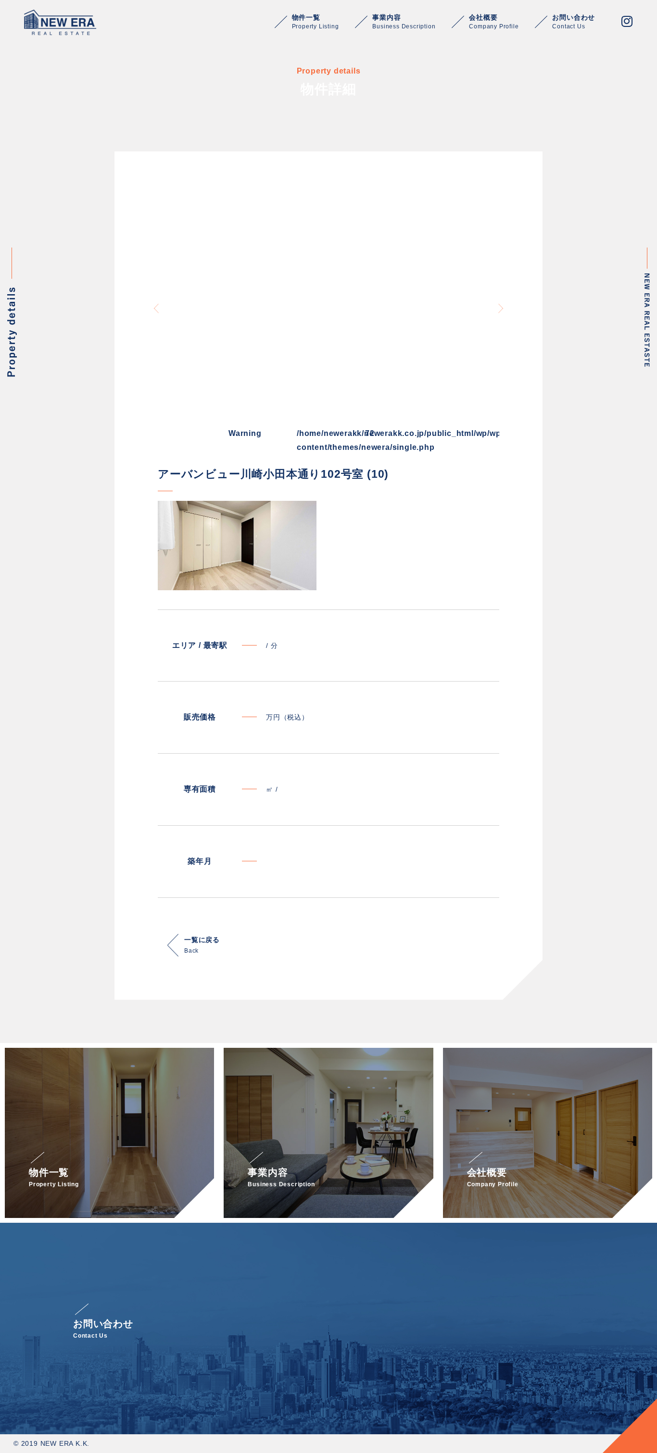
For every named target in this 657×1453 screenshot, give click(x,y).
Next (500, 308)
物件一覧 (315, 21)
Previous (156, 308)
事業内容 (403, 21)
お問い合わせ (573, 21)
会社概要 (493, 21)
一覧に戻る (202, 945)
